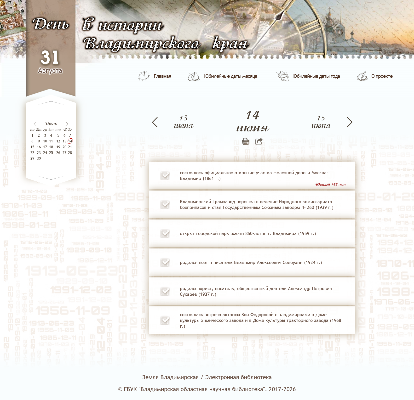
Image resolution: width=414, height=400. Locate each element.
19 (58, 146)
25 (51, 152)
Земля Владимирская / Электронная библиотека (207, 377)
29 (32, 158)
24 (45, 152)
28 (70, 152)
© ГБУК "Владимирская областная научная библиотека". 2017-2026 (207, 389)
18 (51, 146)
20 (64, 146)
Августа (50, 70)
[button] (67, 124)
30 (39, 158)
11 (51, 141)
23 (39, 152)
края (230, 44)
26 (58, 152)
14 (70, 141)
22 (32, 152)
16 (39, 146)
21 (70, 146)
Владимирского (141, 44)
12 (58, 141)
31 (50, 59)
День (50, 24)
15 (32, 146)
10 (45, 141)
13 (64, 141)
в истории (122, 26)
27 (64, 152)
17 (45, 146)
